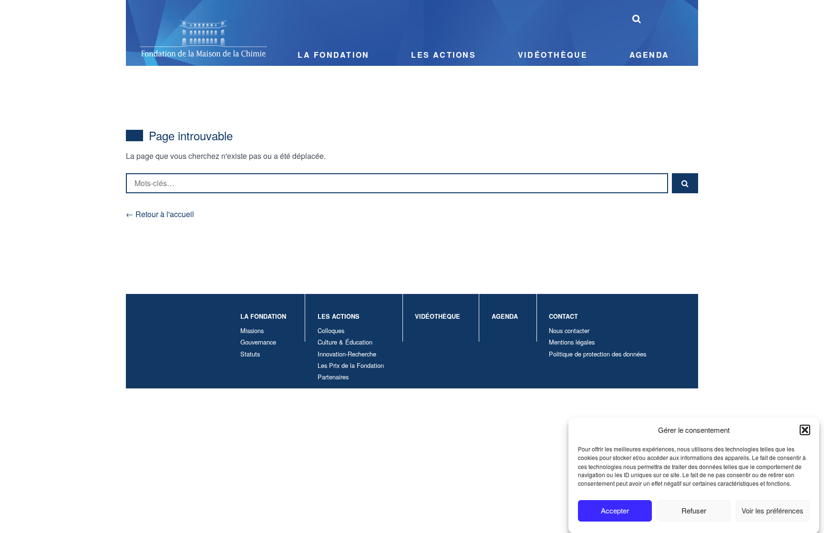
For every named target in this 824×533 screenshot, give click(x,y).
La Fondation (334, 54)
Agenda (649, 54)
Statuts (250, 353)
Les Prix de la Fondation (351, 365)
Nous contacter (569, 330)
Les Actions (443, 54)
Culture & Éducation (345, 341)
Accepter (615, 510)
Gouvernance (258, 341)
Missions (252, 330)
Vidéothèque (552, 54)
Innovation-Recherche (347, 353)
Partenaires (333, 376)
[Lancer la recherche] (636, 18)
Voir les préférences (772, 510)
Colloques (331, 330)
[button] (805, 430)
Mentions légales (572, 341)
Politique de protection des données (597, 353)
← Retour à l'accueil (160, 214)
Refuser (693, 510)
